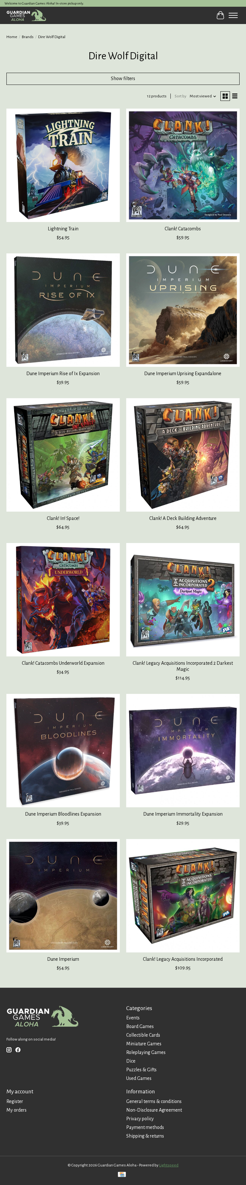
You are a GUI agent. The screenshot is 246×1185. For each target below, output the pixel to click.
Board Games (140, 1026)
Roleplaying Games (146, 1052)
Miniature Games (143, 1043)
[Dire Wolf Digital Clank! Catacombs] (183, 165)
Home (11, 37)
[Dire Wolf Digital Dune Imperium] (63, 895)
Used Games (139, 1078)
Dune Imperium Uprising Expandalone (182, 373)
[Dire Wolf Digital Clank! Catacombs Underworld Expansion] (63, 599)
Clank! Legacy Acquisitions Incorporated (183, 959)
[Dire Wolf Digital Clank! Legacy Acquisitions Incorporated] (183, 895)
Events (133, 1017)
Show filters (123, 78)
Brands (28, 37)
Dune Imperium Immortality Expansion (183, 814)
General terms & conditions (154, 1101)
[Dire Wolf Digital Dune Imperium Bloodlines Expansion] (63, 750)
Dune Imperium (63, 959)
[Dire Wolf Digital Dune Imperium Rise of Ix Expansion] (63, 310)
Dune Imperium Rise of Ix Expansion (63, 373)
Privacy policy (140, 1118)
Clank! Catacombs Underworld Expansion (63, 663)
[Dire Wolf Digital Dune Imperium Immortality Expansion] (183, 750)
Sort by (180, 96)
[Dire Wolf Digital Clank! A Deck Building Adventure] (183, 455)
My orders (16, 1110)
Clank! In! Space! (63, 518)
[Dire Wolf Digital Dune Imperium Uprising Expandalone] (183, 310)
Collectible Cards (143, 1035)
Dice (130, 1061)
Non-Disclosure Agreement (154, 1110)
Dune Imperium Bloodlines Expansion (63, 814)
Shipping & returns (145, 1136)
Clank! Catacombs (183, 228)
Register (14, 1101)
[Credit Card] (122, 1175)
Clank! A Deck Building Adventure (183, 518)
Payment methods (145, 1127)
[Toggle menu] (233, 15)
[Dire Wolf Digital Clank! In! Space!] (63, 455)
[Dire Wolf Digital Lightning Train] (63, 165)
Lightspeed (168, 1165)
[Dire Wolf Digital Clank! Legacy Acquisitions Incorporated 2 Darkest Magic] (183, 599)
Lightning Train (63, 228)
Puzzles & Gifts (141, 1069)
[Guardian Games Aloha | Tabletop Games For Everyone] (26, 15)
